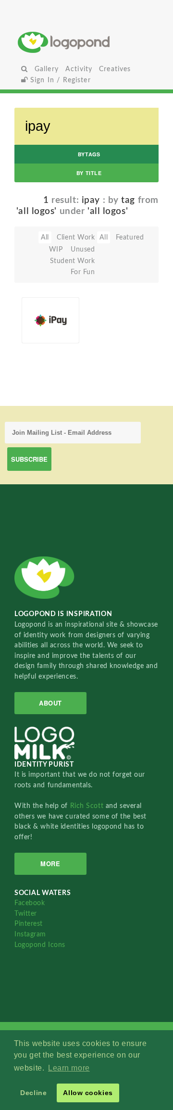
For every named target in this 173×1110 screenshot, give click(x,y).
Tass (43, 332)
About (50, 702)
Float (67, 307)
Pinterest (28, 923)
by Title (88, 173)
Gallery (47, 69)
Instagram (30, 934)
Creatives (115, 69)
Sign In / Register (59, 80)
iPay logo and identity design (42, 311)
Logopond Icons (39, 944)
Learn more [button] (69, 1068)
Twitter (25, 913)
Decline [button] (33, 1093)
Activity (78, 69)
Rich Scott (88, 805)
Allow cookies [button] (87, 1093)
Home (87, 42)
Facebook (29, 903)
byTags (89, 154)
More (50, 863)
